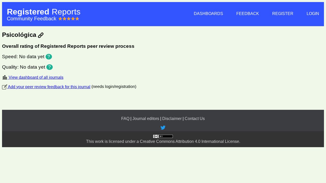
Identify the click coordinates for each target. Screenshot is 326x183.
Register (282, 13)
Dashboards (208, 13)
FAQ (125, 118)
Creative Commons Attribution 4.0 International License (189, 141)
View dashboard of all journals (35, 77)
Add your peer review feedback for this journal (48, 87)
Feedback (247, 13)
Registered (43, 11)
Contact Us (195, 118)
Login (313, 13)
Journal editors (145, 118)
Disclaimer (172, 118)
